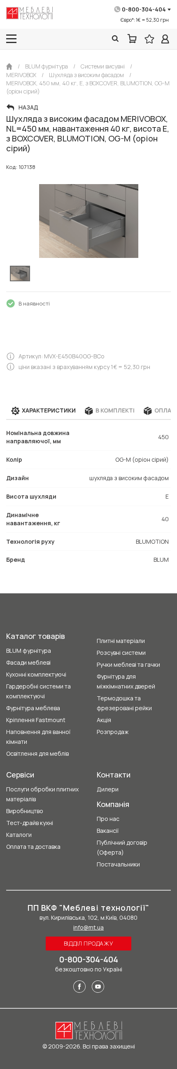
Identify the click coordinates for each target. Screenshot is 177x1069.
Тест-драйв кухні (29, 823)
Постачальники (118, 864)
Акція (104, 720)
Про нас (108, 819)
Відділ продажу (89, 943)
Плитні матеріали (121, 641)
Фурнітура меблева (33, 708)
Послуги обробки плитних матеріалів (42, 794)
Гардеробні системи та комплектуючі (38, 691)
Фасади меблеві (28, 662)
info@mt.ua (88, 927)
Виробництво (24, 811)
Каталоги (19, 835)
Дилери (108, 789)
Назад (28, 107)
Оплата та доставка (33, 846)
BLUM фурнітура (28, 650)
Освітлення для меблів (37, 753)
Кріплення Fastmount (35, 720)
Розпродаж (112, 732)
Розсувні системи (121, 652)
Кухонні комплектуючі (36, 674)
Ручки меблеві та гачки (128, 664)
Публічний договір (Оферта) (122, 847)
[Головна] (9, 66)
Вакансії (108, 830)
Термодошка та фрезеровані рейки (124, 703)
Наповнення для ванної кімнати (38, 736)
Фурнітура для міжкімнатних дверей (126, 681)
